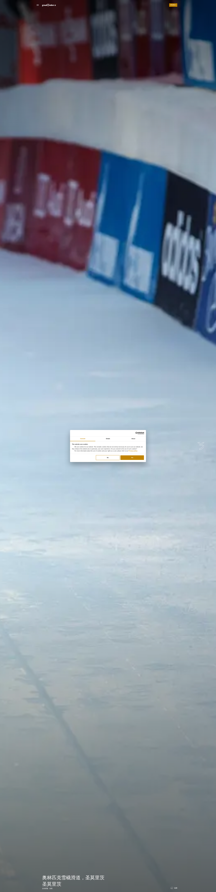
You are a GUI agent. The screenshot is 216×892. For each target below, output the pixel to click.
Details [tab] (108, 438)
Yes (132, 457)
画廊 (175, 888)
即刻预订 (173, 5)
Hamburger (38, 5)
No (108, 457)
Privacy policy (133, 451)
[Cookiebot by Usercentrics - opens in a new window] (136, 433)
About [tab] (133, 438)
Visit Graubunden (49, 5)
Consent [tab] (82, 438)
